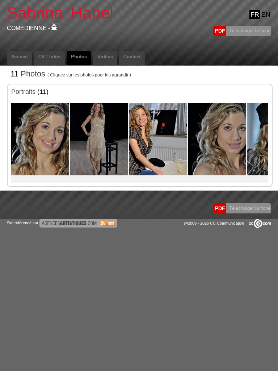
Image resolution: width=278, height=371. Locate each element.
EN (265, 14)
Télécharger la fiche (249, 30)
